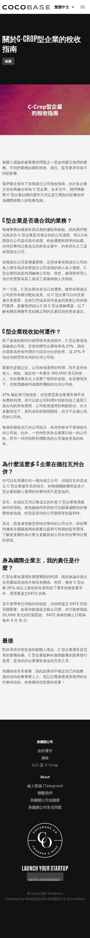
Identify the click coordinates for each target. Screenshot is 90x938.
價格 (45, 757)
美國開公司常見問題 (45, 807)
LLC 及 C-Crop (45, 765)
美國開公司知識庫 (45, 800)
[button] (64, 6)
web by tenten (45, 911)
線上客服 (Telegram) (45, 785)
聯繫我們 (45, 793)
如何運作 (45, 750)
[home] (26, 7)
